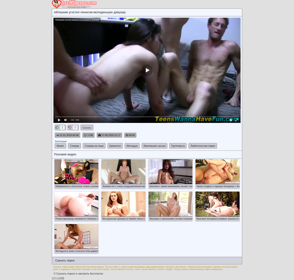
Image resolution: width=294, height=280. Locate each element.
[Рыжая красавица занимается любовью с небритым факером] (76, 204)
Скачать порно (64, 260)
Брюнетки (115, 145)
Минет (60, 145)
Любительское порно (202, 145)
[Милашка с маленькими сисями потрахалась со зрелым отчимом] (170, 204)
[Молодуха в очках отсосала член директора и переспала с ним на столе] (76, 236)
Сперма (74, 145)
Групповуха (178, 145)
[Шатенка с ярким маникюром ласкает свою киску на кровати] (170, 171)
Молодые (132, 145)
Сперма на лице (94, 145)
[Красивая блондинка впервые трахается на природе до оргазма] (217, 204)
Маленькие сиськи (154, 145)
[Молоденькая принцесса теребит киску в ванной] (123, 204)
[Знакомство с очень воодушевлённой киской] (123, 171)
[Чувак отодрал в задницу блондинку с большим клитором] (217, 171)
